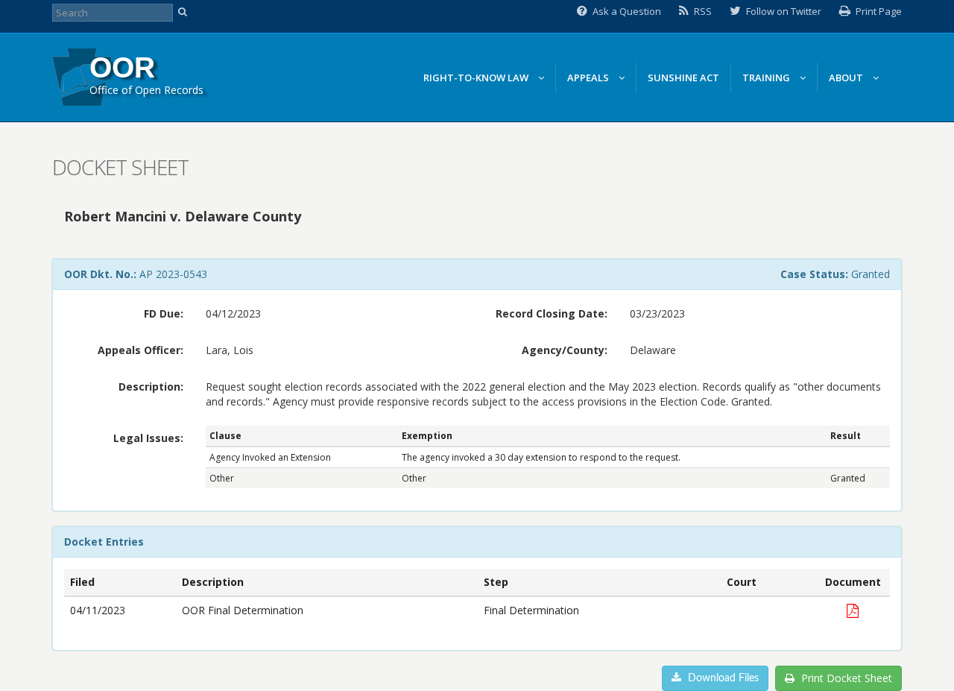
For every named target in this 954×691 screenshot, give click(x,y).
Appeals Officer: (140, 350)
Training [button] (767, 77)
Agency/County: (564, 350)
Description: (151, 386)
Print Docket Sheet (845, 678)
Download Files (722, 678)
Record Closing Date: (551, 313)
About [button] (847, 77)
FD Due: (163, 313)
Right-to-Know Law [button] (477, 77)
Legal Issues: (148, 438)
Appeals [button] (589, 77)
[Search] (184, 13)
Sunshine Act (683, 77)
